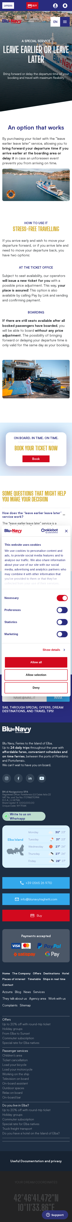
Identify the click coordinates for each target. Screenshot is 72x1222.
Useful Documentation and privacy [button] (36, 1161)
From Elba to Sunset (16, 1033)
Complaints (9, 1005)
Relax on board (12, 1093)
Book (36, 459)
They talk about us (14, 998)
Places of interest (13, 979)
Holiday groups (12, 1029)
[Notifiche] (65, 5)
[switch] (62, 610)
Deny (36, 687)
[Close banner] (66, 531)
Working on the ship (15, 1074)
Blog (18, 992)
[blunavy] (12, 19)
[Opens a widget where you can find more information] (55, 1215)
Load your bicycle (14, 1065)
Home (6, 973)
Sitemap (25, 1005)
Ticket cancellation (15, 1060)
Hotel (65, 973)
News (27, 992)
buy (34, 5)
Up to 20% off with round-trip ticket (26, 1024)
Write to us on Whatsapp (20, 816)
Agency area (37, 998)
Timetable (34, 979)
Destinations (51, 973)
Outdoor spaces (13, 1088)
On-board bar (11, 1097)
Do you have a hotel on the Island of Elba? (31, 1133)
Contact (7, 984)
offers (8, 5)
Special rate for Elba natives (20, 1043)
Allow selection (36, 674)
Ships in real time (54, 979)
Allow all (36, 662)
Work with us (57, 998)
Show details (51, 649)
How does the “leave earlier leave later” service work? (32, 515)
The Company (21, 973)
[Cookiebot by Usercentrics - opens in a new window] (43, 531)
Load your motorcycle (17, 1069)
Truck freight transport (17, 1129)
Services (39, 992)
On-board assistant (15, 1083)
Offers (37, 973)
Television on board (15, 1079)
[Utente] (55, 6)
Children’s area (12, 1055)
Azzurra (7, 992)
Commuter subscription (18, 1038)
